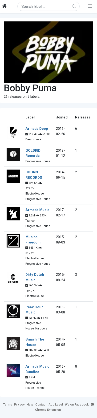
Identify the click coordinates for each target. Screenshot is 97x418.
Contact (40, 404)
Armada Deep (36, 128)
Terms (7, 404)
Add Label (55, 404)
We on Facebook (77, 404)
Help (30, 404)
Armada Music (37, 210)
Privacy (19, 404)
